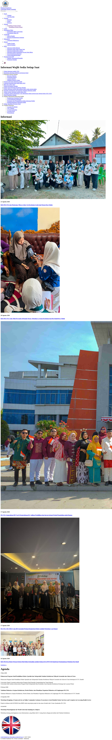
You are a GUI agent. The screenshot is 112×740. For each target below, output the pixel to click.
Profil (5, 14)
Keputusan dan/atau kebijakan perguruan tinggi (16, 73)
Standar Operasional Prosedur (15, 58)
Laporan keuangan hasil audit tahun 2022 (14, 83)
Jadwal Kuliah (11, 36)
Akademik (6, 34)
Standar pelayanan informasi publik (13, 81)
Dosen (9, 21)
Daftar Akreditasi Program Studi (12, 104)
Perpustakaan (10, 112)
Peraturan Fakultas (12, 59)
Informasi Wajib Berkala (13, 48)
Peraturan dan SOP (9, 56)
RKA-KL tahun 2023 (9, 84)
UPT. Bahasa (10, 108)
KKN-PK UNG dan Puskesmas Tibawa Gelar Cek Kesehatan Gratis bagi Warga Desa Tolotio (27, 205)
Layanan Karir (11, 111)
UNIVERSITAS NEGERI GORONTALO (12, 737)
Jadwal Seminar (11, 45)
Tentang (9, 15)
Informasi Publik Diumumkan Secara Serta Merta (20, 52)
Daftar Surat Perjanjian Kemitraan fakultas (15, 87)
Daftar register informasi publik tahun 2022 (15, 92)
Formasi (6, 18)
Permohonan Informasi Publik (15, 98)
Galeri (5, 28)
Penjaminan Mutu (8, 30)
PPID (5, 46)
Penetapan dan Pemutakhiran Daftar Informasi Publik (21, 101)
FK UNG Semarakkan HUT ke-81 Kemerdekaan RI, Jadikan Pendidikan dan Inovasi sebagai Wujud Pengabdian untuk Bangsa (36, 515)
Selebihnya (3, 665)
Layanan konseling (12, 109)
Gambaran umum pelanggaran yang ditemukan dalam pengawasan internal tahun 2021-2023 (28, 93)
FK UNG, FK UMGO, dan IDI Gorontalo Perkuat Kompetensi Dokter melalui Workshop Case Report (29, 629)
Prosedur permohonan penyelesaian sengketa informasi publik (20, 90)
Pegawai (9, 22)
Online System (11, 43)
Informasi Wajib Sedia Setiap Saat (16, 49)
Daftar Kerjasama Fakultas (11, 86)
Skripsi (6, 42)
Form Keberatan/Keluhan (13, 55)
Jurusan (6, 24)
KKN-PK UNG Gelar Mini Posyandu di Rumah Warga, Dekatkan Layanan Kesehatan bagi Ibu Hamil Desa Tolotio (33, 318)
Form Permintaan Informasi (14, 53)
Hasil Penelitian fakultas (10, 95)
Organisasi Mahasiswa (13, 40)
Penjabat (9, 19)
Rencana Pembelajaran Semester (15, 37)
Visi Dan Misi (10, 16)
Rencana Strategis (11, 75)
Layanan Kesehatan (12, 107)
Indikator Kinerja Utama (13, 80)
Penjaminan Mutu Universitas (15, 31)
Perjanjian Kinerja (12, 77)
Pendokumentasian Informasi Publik (16, 102)
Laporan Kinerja (11, 78)
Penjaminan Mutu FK (12, 33)
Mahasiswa (7, 39)
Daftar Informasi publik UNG (11, 71)
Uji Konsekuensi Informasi (14, 99)
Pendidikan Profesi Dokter (14, 25)
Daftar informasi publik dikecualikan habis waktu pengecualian (20, 89)
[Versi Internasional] (5, 63)
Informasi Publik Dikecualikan (15, 51)
